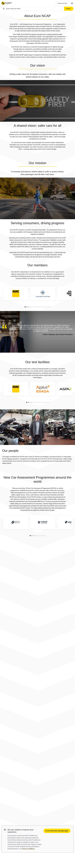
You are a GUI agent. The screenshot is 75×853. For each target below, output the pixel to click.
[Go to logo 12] (43, 306)
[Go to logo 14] (46, 306)
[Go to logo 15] (48, 306)
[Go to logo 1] (25, 306)
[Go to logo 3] (28, 306)
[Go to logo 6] (33, 306)
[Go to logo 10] (41, 402)
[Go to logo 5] (31, 306)
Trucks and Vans (62, 3)
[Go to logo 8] (36, 306)
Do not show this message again (57, 831)
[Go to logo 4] (30, 306)
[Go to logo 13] (44, 306)
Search (68, 8)
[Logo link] (15, 293)
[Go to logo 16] (49, 306)
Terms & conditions (28, 849)
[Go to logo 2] (26, 306)
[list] (36, 294)
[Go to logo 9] (38, 306)
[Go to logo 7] (36, 402)
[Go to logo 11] (41, 306)
